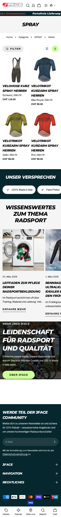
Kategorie (23, 37)
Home (9, 37)
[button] (53, 5)
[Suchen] (27, 5)
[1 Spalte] (47, 48)
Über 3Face (18, 375)
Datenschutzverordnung (15, 454)
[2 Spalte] (55, 48)
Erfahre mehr (14, 309)
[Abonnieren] (54, 441)
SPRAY (38, 37)
